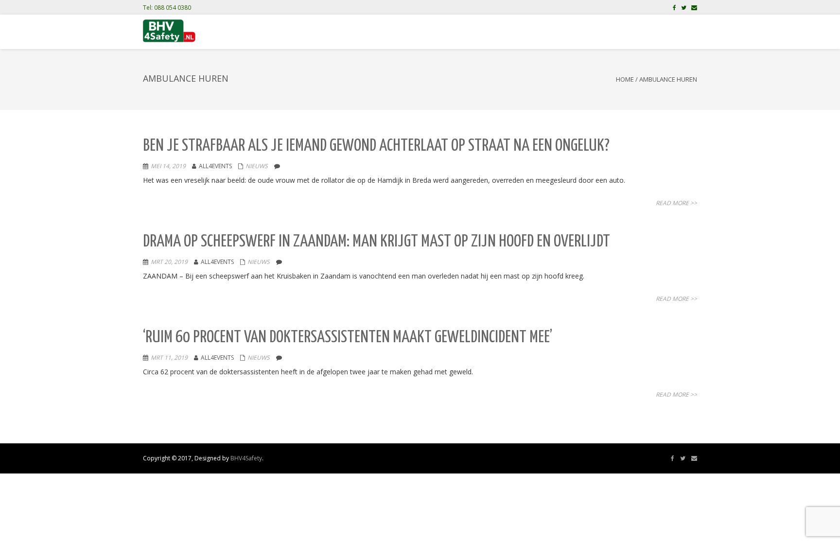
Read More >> (676, 203)
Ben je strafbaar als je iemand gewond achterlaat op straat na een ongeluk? (376, 146)
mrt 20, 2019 (169, 262)
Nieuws (256, 166)
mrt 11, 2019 (169, 357)
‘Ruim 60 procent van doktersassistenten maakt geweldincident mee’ (347, 338)
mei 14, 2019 (168, 166)
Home (625, 79)
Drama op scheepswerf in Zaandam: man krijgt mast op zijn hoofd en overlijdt (376, 242)
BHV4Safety (246, 458)
